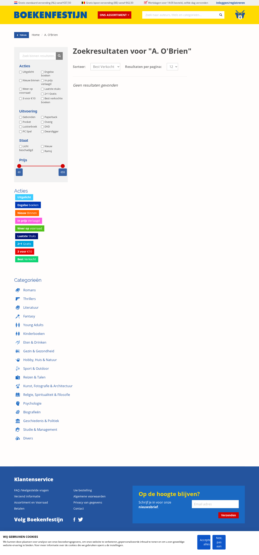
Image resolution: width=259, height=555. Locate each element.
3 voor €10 (29, 98)
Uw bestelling (82, 490)
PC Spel (27, 131)
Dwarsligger (51, 131)
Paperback (51, 117)
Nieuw (48, 146)
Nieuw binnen (31, 80)
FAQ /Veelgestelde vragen (31, 490)
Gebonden (29, 117)
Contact (78, 508)
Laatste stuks (53, 89)
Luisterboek (30, 126)
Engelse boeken (47, 73)
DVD (47, 126)
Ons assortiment (113, 15)
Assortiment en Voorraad (31, 502)
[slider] (19, 166)
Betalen (19, 508)
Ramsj (48, 151)
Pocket (27, 122)
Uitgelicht (28, 72)
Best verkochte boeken (52, 100)
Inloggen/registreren (230, 3)
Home (36, 35)
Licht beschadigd (26, 148)
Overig (48, 122)
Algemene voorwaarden (89, 496)
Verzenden (228, 515)
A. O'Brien (51, 35)
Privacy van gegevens (87, 502)
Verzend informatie (27, 496)
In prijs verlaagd (47, 82)
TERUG (23, 35)
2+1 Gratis (50, 93)
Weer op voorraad (26, 90)
